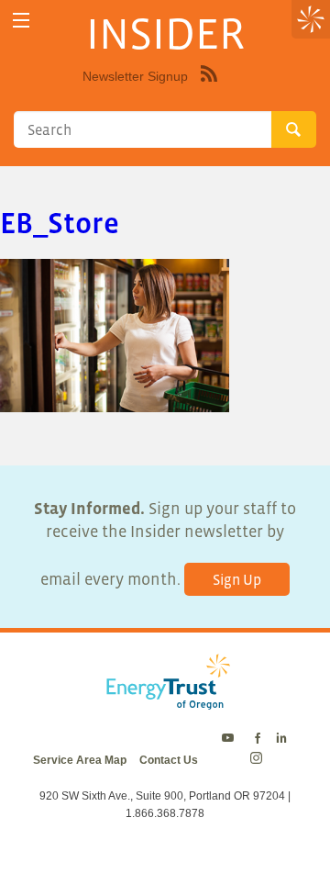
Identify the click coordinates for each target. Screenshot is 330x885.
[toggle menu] (20, 20)
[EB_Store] (114, 401)
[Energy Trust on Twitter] (230, 739)
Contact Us (168, 760)
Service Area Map (79, 760)
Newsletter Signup (135, 76)
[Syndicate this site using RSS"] (209, 87)
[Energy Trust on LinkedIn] (281, 739)
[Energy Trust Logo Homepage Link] (165, 700)
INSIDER (165, 33)
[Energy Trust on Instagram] (259, 760)
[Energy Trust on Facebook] (257, 739)
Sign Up (237, 579)
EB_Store (59, 223)
